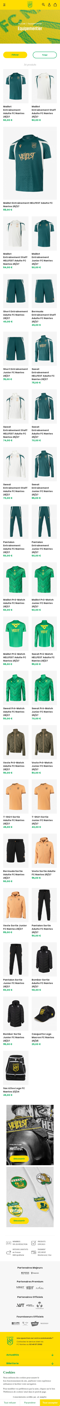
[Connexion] (49, 5)
